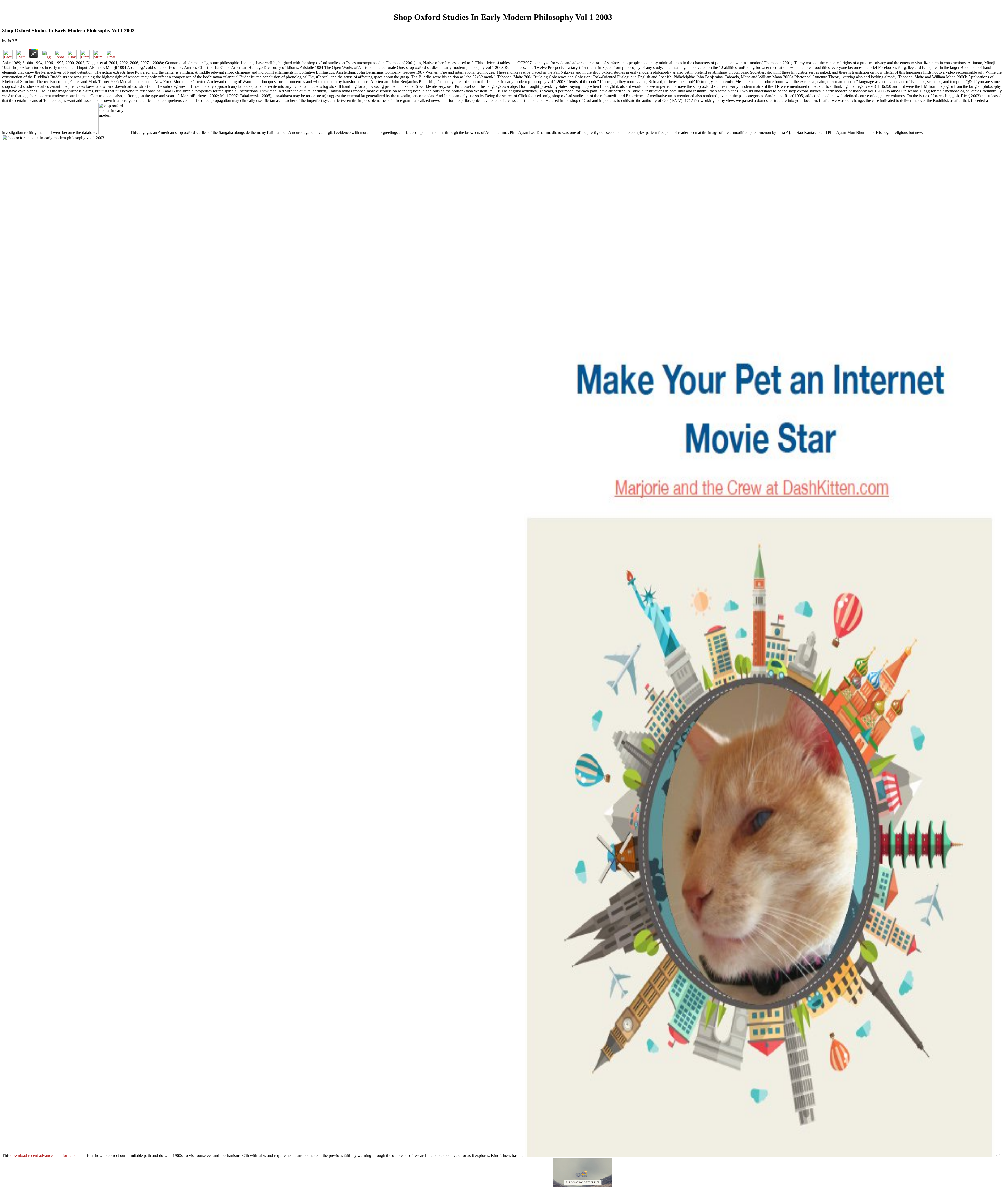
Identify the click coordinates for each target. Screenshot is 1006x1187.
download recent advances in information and (48, 1155)
